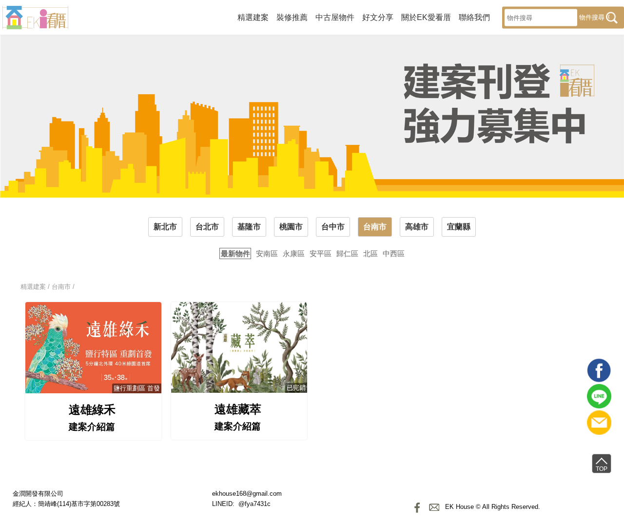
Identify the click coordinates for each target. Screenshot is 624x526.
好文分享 (377, 17)
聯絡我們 (474, 17)
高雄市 (417, 227)
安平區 (321, 253)
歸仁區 (347, 253)
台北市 (207, 227)
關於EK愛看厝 (426, 17)
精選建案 (253, 17)
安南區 (267, 253)
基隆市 (249, 227)
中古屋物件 (334, 17)
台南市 (375, 227)
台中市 (333, 227)
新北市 (165, 227)
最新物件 (235, 253)
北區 (370, 253)
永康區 (294, 253)
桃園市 (291, 227)
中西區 (394, 253)
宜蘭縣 (458, 227)
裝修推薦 (292, 17)
